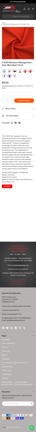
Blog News (5, 359)
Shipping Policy (7, 367)
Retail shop (7, 48)
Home (5, 13)
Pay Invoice (7, 41)
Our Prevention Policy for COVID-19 (14, 363)
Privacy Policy (7, 370)
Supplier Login (8, 63)
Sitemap (5, 378)
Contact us (6, 351)
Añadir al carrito (24, 100)
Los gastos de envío (8, 86)
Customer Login (9, 55)
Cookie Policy (6, 374)
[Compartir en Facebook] (16, 123)
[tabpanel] (18, 184)
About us (5, 347)
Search (4, 355)
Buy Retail (7, 186)
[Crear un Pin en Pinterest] (19, 123)
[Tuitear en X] (12, 123)
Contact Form (18, 282)
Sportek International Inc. (13, 427)
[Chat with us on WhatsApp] (31, 427)
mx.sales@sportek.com (20, 265)
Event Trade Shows (8, 343)
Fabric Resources (10, 70)
